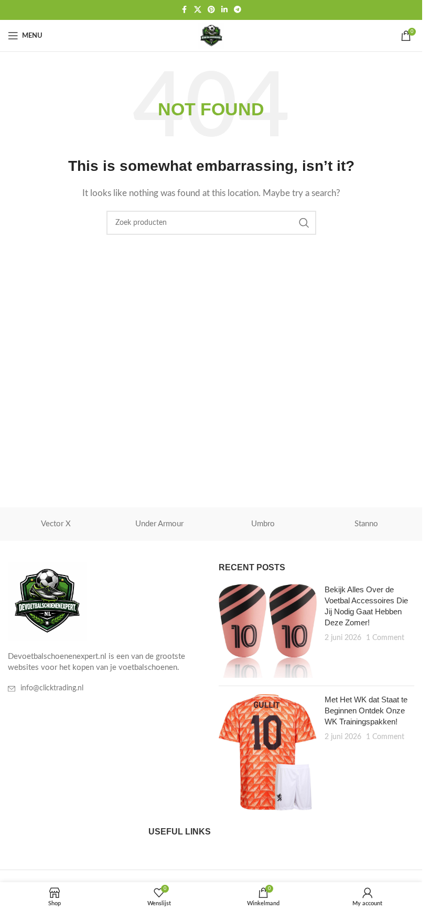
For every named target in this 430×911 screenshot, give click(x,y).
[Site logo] (211, 35)
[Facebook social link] (184, 10)
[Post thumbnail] (267, 631)
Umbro (263, 524)
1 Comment (385, 638)
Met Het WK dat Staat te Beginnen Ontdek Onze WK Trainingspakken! (366, 710)
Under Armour (159, 524)
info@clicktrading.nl (51, 688)
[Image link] (47, 601)
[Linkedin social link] (224, 10)
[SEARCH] (304, 223)
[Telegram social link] (237, 10)
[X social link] (198, 10)
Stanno (366, 524)
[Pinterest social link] (211, 10)
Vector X (56, 524)
